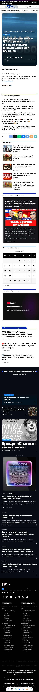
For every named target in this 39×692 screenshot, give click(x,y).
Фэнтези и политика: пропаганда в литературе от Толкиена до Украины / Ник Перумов (18, 534)
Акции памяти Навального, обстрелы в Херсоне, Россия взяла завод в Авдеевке (17, 550)
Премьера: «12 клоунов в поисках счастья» (19, 445)
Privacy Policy (24, 1)
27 (10, 281)
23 (24, 276)
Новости (4, 512)
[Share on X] (10, 57)
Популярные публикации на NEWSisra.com (20, 371)
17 (29, 271)
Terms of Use (7, 3)
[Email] (21, 57)
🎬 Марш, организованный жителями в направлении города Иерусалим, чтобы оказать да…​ (18, 101)
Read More (6, 85)
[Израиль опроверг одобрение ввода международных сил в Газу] (7, 176)
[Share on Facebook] (7, 57)
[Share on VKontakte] (16, 57)
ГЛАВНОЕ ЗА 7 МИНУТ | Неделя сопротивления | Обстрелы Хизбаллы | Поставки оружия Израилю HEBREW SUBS (17, 334)
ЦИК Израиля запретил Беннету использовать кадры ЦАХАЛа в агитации (23, 156)
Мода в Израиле (9, 395)
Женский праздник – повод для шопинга (16, 399)
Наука (3, 493)
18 (34, 271)
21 (15, 276)
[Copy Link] (7, 60)
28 (15, 281)
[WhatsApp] (19, 597)
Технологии (10, 493)
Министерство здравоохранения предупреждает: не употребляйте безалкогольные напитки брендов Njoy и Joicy (24, 184)
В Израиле (17, 151)
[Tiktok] (27, 597)
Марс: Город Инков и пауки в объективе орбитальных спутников (17, 497)
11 (34, 266)
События (6, 34)
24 (29, 276)
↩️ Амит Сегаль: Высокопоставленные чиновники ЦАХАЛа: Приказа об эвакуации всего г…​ (18, 357)
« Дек (4, 285)
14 (15, 271)
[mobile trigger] (3, 6)
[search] (26, 6)
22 (19, 276)
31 (29, 281)
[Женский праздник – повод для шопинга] (19, 391)
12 (5, 271)
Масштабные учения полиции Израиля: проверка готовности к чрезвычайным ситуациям (23, 147)
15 (19, 271)
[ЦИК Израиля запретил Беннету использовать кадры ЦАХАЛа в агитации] (7, 157)
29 (19, 281)
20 (10, 276)
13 (10, 271)
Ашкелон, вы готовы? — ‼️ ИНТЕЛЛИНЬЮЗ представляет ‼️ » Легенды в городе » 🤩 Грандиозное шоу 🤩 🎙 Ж (17, 121)
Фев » (8, 285)
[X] (6, 597)
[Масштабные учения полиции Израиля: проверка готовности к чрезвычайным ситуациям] (7, 148)
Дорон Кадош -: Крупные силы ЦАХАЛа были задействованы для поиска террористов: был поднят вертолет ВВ (17, 108)
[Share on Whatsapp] (13, 57)
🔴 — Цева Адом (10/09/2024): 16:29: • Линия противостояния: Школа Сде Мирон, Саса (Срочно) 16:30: (19, 346)
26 (5, 281)
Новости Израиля (9, 402)
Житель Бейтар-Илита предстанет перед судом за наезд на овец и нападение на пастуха (24, 166)
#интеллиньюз (7, 81)
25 (34, 276)
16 (24, 271)
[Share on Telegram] (19, 57)
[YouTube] (11, 597)
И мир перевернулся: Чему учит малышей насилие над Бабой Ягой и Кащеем (14, 410)
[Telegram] (15, 597)
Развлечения (6, 439)
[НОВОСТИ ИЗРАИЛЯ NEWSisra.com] (11, 6)
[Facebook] (3, 597)
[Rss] (23, 597)
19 (5, 276)
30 (24, 281)
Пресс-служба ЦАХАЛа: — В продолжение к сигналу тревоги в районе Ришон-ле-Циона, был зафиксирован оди (18, 114)
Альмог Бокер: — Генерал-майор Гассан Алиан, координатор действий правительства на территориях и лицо (18, 128)
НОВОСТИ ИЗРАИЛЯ (19, 374)
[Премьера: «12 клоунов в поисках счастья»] (19, 430)
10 (29, 266)
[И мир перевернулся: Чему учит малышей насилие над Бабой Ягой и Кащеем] (32, 411)
